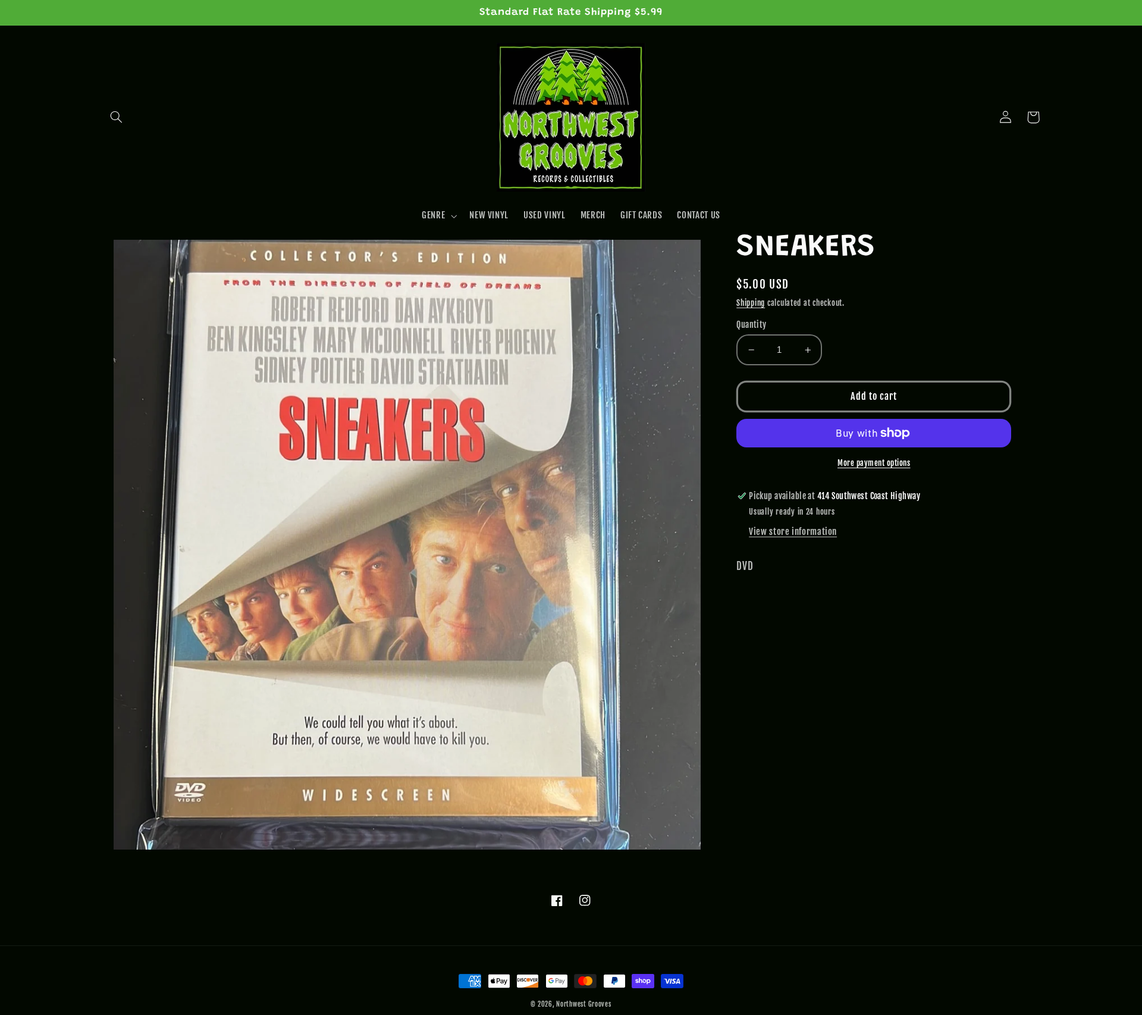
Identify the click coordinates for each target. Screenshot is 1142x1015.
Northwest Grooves (583, 1004)
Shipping (750, 303)
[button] (116, 117)
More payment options (874, 463)
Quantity (751, 324)
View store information (793, 531)
